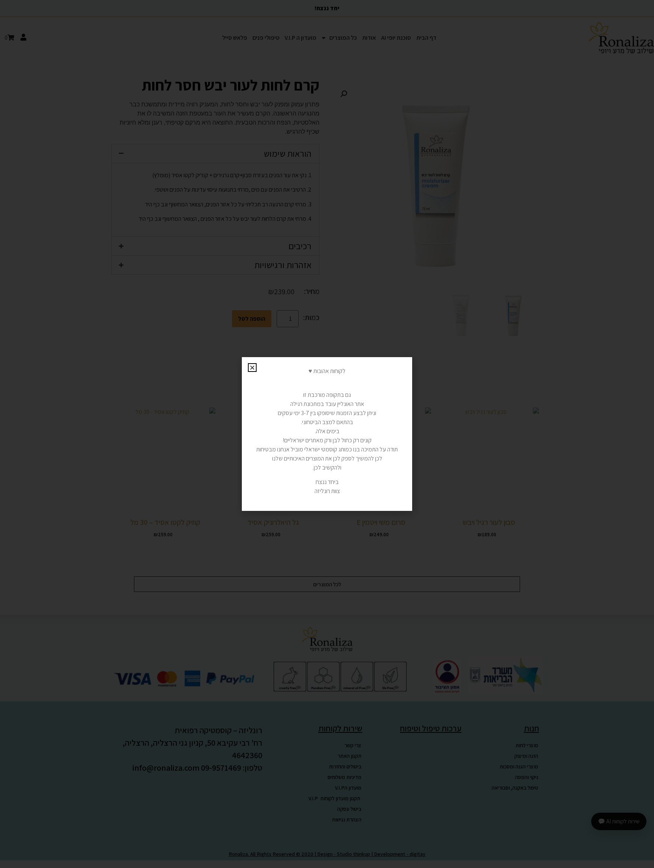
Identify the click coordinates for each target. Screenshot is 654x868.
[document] (327, 434)
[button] (252, 367)
